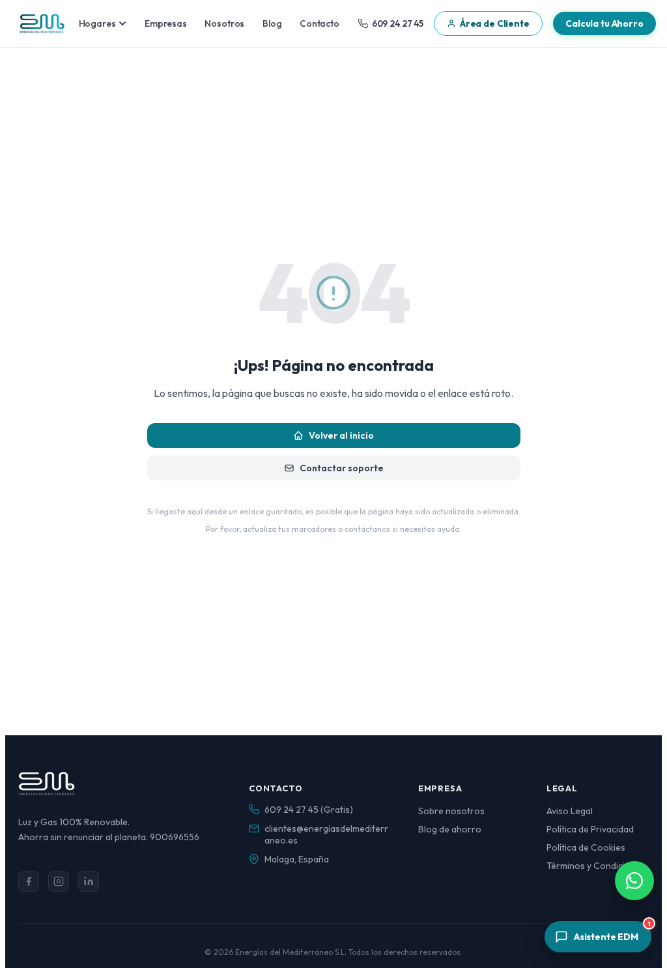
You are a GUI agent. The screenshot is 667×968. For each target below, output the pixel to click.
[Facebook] (28, 881)
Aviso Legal (569, 811)
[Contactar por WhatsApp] (634, 880)
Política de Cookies (585, 847)
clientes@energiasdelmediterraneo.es (326, 834)
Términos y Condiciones (596, 866)
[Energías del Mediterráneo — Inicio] (42, 23)
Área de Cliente (495, 23)
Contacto (319, 23)
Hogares (97, 23)
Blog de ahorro (449, 829)
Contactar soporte (342, 468)
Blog (272, 23)
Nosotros (224, 23)
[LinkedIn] (88, 881)
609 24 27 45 (397, 23)
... (22, 864)
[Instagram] (58, 881)
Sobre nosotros (451, 811)
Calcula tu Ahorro (604, 23)
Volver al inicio (341, 435)
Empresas (166, 23)
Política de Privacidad (590, 829)
